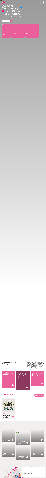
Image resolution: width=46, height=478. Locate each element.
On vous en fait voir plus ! (38, 397)
